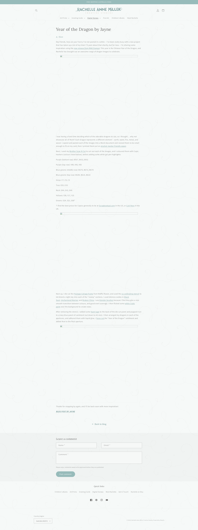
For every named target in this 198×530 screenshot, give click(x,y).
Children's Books (61, 492)
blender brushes (106, 300)
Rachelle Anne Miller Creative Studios (142, 520)
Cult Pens (130, 205)
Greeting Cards (84, 492)
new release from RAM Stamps (87, 48)
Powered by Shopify (158, 520)
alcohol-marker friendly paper (113, 146)
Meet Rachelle (111, 492)
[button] (36, 10)
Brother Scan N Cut (78, 151)
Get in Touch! (124, 492)
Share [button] (61, 37)
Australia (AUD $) (42, 521)
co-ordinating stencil (130, 294)
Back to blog (100, 424)
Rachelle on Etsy (137, 492)
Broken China (88, 300)
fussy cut (100, 318)
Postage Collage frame (83, 294)
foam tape (95, 311)
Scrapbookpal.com (107, 205)
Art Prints (73, 492)
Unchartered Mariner (69, 300)
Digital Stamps (98, 492)
